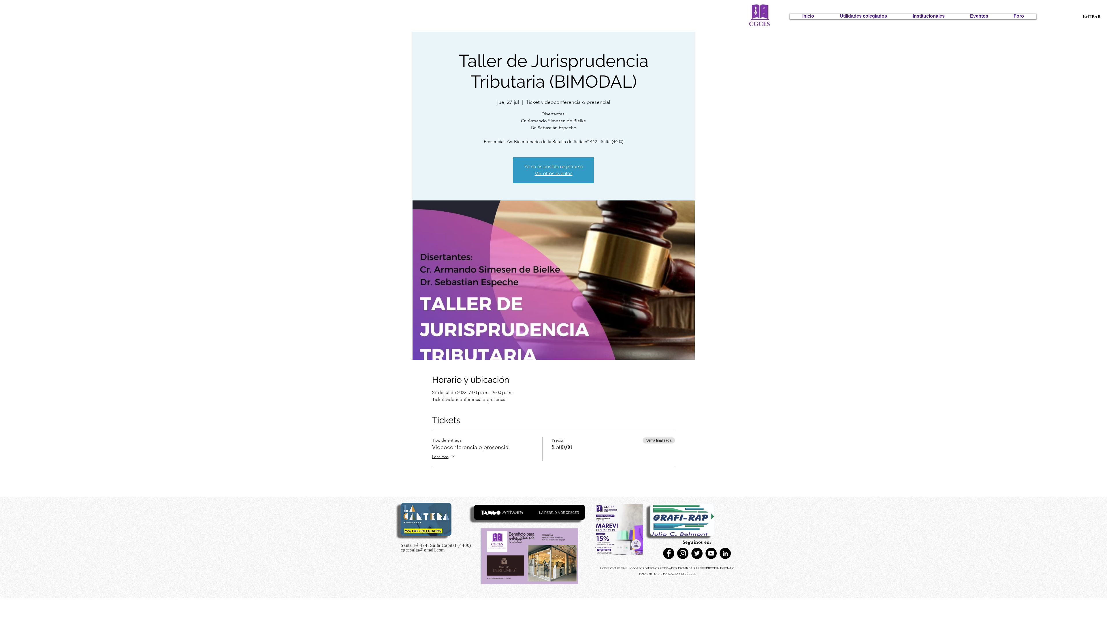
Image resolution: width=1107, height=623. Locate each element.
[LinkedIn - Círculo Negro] (725, 553)
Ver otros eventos (554, 173)
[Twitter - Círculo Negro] (697, 553)
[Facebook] (668, 553)
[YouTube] (711, 553)
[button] (863, 16)
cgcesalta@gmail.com (423, 549)
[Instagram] (682, 553)
